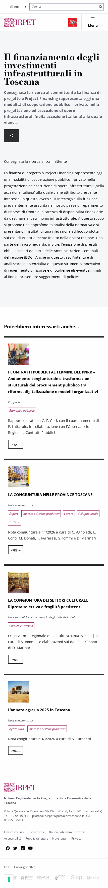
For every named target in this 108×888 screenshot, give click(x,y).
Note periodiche (18, 617)
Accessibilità (12, 838)
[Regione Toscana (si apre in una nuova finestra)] (72, 22)
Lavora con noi (14, 832)
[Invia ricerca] (100, 7)
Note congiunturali (20, 505)
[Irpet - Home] (20, 22)
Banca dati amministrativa (67, 832)
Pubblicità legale (36, 838)
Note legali (59, 838)
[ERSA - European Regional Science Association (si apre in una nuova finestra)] (60, 878)
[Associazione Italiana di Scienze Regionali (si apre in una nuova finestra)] (93, 878)
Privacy (76, 838)
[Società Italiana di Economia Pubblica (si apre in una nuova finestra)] (76, 878)
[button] (16, 6)
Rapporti (14, 402)
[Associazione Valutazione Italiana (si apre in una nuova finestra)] (27, 878)
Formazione (36, 832)
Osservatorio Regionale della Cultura (55, 617)
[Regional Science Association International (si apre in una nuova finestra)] (43, 878)
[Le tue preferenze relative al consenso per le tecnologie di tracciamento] (9, 879)
